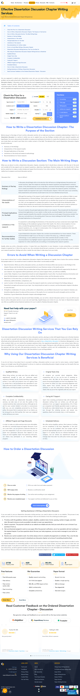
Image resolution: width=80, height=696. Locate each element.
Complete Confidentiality (13, 58)
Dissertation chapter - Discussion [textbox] (46, 102)
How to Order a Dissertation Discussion (17, 67)
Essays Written (58, 677)
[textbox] (47, 110)
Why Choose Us (39, 669)
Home (12, 2)
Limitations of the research (14, 42)
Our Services (18, 2)
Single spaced (44, 114)
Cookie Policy (24, 677)
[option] (20, 639)
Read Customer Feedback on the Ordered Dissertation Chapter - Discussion (26, 71)
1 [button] (30, 655)
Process (26, 2)
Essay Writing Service (60, 674)
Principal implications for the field (15, 40)
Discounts (42, 2)
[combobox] (47, 102)
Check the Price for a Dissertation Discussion (18, 29)
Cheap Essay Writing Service (62, 667)
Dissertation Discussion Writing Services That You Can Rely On (23, 49)
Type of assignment (34, 102)
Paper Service (58, 679)
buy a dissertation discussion (50, 341)
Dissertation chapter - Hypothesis (17, 651)
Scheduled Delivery (12, 64)
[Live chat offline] (73, 692)
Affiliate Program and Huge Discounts (16, 62)
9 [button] (47, 655)
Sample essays (38, 682)
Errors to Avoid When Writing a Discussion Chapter (20, 47)
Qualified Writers (11, 53)
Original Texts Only (12, 56)
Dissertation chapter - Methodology (57, 651)
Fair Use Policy (25, 679)
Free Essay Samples (40, 677)
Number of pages (10, 113)
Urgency (12, 109)
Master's (35, 106)
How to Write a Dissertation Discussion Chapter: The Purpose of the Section (26, 31)
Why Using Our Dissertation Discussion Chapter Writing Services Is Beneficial (26, 51)
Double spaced (49, 114)
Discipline (37, 109)
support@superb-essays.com (10, 675)
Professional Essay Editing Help (63, 669)
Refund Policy (24, 674)
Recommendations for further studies (16, 45)
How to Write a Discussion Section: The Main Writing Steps (22, 34)
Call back (4, 690)
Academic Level (10, 105)
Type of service (10, 102)
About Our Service (39, 679)
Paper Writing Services (60, 682)
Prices (37, 2)
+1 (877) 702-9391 (11, 318)
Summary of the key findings (14, 36)
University (23, 106)
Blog (36, 674)
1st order (39, 96)
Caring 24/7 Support (12, 60)
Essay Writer (58, 672)
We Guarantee (38, 672)
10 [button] (49, 655)
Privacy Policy (24, 672)
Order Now (32, 2)
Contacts (51, 2)
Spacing (37, 113)
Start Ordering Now (39, 505)
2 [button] (32, 655)
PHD (47, 106)
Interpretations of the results (14, 38)
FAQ (47, 2)
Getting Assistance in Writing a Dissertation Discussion (21, 69)
